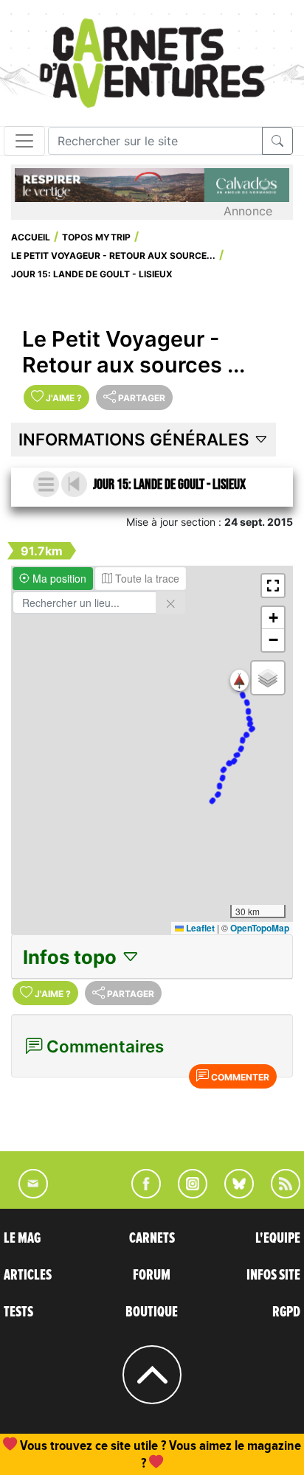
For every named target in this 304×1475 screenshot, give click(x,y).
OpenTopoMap (259, 927)
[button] (239, 680)
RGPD (286, 1312)
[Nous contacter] (26, 1194)
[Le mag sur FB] (140, 1194)
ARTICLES (28, 1275)
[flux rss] (278, 1194)
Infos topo (72, 956)
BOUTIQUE (151, 1312)
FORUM (151, 1275)
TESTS (18, 1312)
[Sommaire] (46, 484)
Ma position (58, 578)
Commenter (239, 1077)
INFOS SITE (273, 1275)
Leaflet (199, 927)
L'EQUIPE (277, 1238)
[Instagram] (186, 1194)
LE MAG (22, 1238)
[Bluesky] (232, 1194)
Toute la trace (145, 578)
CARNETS (152, 1238)
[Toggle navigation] (24, 141)
